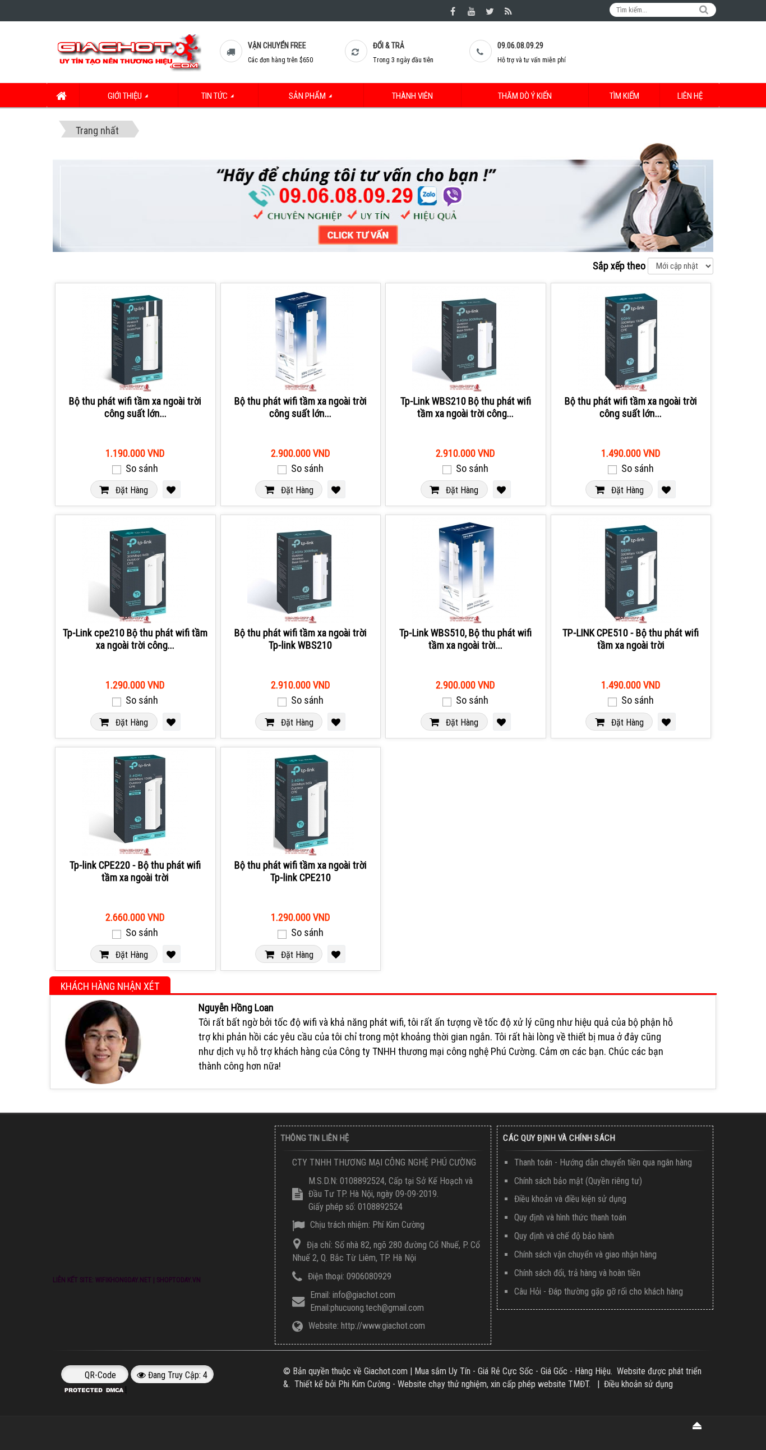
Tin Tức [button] (215, 96)
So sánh (140, 468)
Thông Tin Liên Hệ (315, 1138)
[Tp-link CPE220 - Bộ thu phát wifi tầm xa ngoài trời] (135, 803)
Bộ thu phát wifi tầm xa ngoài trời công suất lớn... (135, 407)
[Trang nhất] (63, 95)
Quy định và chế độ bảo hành (564, 1236)
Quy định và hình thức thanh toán (570, 1217)
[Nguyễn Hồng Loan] (101, 1041)
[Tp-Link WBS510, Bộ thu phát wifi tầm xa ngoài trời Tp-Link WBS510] (465, 570)
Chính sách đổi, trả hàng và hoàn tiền (577, 1273)
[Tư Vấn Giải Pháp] (383, 197)
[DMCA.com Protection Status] (96, 1389)
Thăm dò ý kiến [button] (525, 96)
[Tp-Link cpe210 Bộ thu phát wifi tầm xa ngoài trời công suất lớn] (135, 570)
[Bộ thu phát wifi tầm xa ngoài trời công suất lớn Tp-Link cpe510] (631, 339)
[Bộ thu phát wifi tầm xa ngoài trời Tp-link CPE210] (301, 803)
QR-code (99, 1375)
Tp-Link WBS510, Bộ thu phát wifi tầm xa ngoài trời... (465, 639)
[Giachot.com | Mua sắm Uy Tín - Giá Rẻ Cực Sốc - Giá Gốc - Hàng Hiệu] (128, 52)
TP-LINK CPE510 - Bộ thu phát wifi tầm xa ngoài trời (630, 639)
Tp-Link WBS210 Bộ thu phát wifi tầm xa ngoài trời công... (465, 407)
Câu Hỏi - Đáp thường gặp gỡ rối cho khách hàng (598, 1291)
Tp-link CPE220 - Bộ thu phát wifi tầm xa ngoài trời (135, 871)
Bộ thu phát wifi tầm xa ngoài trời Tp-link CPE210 (300, 871)
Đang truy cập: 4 (176, 1375)
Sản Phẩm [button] (308, 96)
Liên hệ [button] (690, 96)
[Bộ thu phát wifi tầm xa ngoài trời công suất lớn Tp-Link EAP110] (135, 339)
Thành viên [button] (412, 96)
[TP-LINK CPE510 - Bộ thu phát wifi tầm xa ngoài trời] (631, 570)
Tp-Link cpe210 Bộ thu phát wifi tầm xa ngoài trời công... (135, 639)
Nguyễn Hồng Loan (236, 1007)
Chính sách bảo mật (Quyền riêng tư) (578, 1181)
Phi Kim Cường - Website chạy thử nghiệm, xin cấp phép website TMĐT (463, 1384)
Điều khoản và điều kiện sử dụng (570, 1199)
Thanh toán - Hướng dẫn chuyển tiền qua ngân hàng (603, 1162)
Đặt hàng (128, 490)
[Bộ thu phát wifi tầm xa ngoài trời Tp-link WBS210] (301, 570)
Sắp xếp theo (619, 266)
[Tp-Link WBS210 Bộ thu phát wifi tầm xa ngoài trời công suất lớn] (465, 339)
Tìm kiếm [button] (624, 96)
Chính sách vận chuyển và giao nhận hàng (585, 1254)
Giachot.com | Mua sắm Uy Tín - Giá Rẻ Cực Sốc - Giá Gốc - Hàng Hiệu (487, 1371)
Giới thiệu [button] (126, 96)
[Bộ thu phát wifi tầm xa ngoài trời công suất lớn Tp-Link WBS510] (301, 339)
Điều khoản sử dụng (638, 1384)
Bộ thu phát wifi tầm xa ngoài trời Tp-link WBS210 (300, 639)
